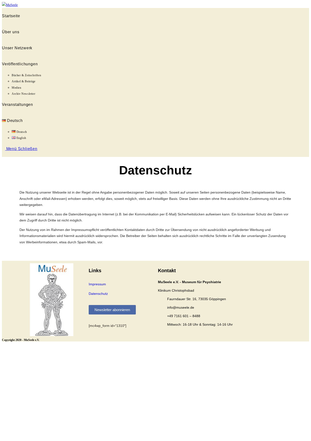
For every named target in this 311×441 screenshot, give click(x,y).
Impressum (97, 284)
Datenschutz (98, 294)
